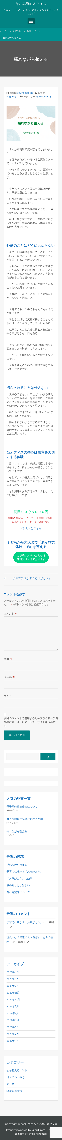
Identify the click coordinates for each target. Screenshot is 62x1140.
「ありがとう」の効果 (19, 878)
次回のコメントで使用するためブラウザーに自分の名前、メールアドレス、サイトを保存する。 (31, 722)
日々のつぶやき (43, 96)
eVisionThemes (37, 1133)
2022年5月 (13, 1027)
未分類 (10, 1084)
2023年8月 (13, 972)
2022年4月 (13, 1033)
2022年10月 (13, 999)
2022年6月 (13, 1020)
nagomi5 (11, 96)
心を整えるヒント (17, 1070)
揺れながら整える (17, 831)
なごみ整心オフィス (31, 4)
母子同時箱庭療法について (22, 806)
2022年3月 (13, 1040)
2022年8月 (13, 1006)
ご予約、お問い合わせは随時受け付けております (31, 557)
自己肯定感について (18, 892)
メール (9, 677)
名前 (8, 658)
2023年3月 (13, 978)
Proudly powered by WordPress (25, 1130)
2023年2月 (13, 985)
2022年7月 (13, 1013)
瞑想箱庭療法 (14, 1091)
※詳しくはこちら (31, 528)
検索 (48, 758)
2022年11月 (13, 992)
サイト (8, 695)
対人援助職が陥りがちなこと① (25, 819)
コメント (10, 613)
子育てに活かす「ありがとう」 (32, 578)
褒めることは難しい (18, 885)
